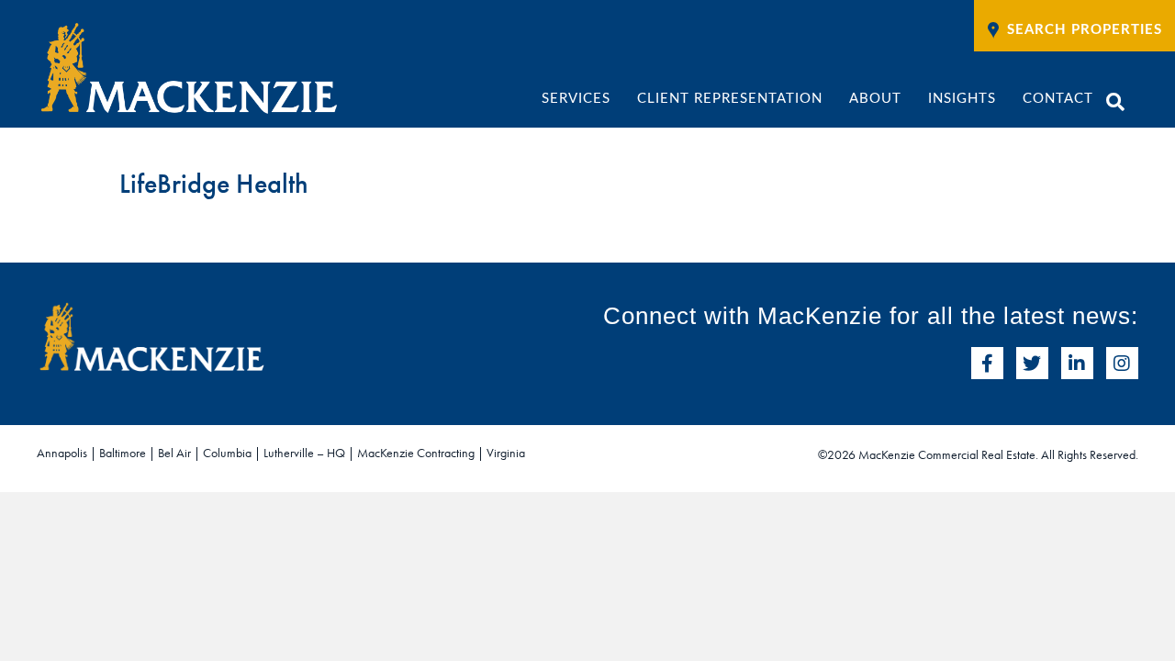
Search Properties (1084, 30)
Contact (1058, 99)
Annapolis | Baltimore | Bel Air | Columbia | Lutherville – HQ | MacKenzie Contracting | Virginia (281, 452)
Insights (962, 99)
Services (576, 99)
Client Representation (729, 99)
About (875, 99)
